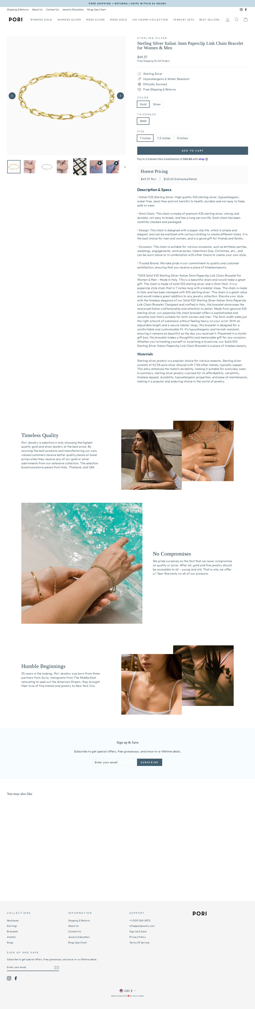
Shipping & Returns (18, 9)
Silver (157, 104)
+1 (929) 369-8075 (139, 920)
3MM (143, 121)
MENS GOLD (118, 19)
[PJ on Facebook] (16, 978)
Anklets (11, 937)
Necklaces (13, 920)
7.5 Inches (163, 138)
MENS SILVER (95, 19)
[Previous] (12, 95)
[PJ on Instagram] (9, 978)
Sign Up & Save (138, 931)
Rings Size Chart (96, 9)
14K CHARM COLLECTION (150, 19)
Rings (10, 942)
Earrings (12, 925)
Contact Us (52, 9)
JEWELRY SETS (183, 19)
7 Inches (145, 138)
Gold (143, 104)
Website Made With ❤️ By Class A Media (127, 996)
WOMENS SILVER (69, 19)
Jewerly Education (73, 9)
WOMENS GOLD (41, 19)
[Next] (120, 95)
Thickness (146, 114)
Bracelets (12, 931)
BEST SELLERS (209, 19)
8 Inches (182, 138)
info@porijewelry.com (142, 925)
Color (143, 97)
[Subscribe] (56, 967)
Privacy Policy (137, 937)
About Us (37, 9)
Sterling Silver (152, 38)
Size (141, 131)
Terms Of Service (139, 942)
